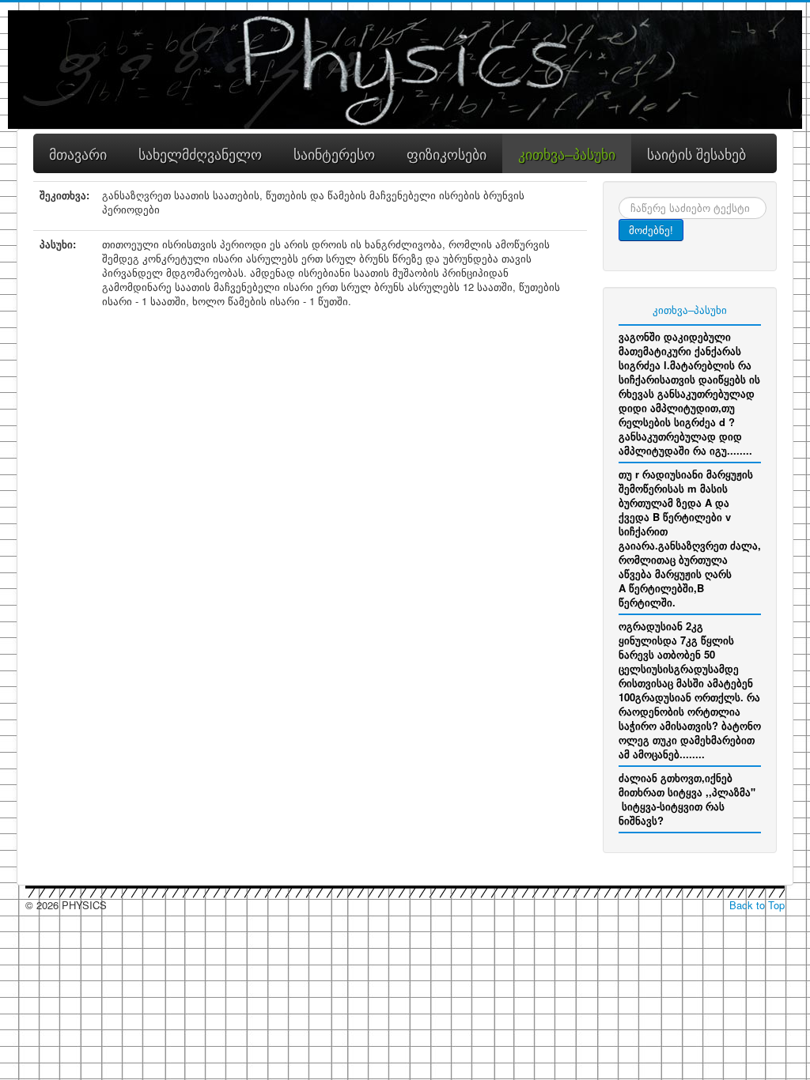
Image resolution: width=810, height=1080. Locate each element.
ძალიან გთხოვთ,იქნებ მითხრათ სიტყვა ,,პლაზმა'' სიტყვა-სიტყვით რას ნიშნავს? (687, 799)
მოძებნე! (651, 229)
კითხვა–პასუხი (690, 309)
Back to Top (757, 904)
